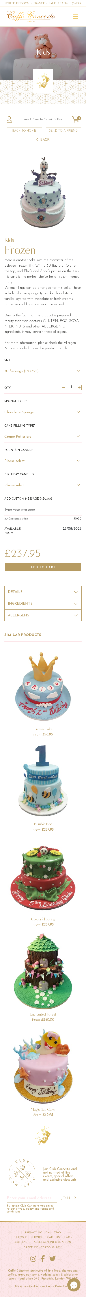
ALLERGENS (18, 615)
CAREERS (53, 1237)
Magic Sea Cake (43, 1109)
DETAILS (15, 592)
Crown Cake (43, 729)
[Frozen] (43, 192)
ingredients (20, 604)
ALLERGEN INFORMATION (52, 1242)
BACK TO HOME (24, 131)
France (39, 3)
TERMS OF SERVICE (28, 1237)
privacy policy (25, 1208)
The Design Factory (61, 1286)
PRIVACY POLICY (37, 1232)
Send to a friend (63, 131)
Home (25, 119)
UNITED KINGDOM (17, 3)
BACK (45, 140)
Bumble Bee (43, 824)
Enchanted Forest (43, 1014)
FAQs (68, 1237)
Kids (59, 119)
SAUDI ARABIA (58, 3)
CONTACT (22, 1242)
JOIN (65, 1198)
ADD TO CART (43, 567)
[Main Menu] (75, 16)
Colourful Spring (43, 919)
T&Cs (58, 1232)
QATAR (76, 3)
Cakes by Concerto (43, 119)
